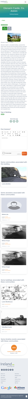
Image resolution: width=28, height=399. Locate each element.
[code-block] (10, 132)
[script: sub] (18, 132)
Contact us (3, 381)
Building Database (14, 14)
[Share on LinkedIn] (17, 121)
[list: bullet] (15, 132)
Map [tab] (9, 29)
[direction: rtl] (2, 133)
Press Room (3, 379)
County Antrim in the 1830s (14, 351)
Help (2, 382)
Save (25, 153)
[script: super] (20, 132)
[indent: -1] (23, 132)
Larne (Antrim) (4, 24)
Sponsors (3, 377)
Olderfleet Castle (7, 327)
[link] (16, 135)
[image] (18, 135)
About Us (3, 373)
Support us (17, 381)
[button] (5, 133)
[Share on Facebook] (11, 121)
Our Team (3, 375)
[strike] (8, 132)
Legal (16, 377)
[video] (19, 135)
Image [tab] (4, 28)
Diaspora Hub (18, 375)
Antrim (6, 216)
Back (3, 20)
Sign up (16, 382)
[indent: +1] (24, 132)
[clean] (13, 135)
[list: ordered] (13, 132)
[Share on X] (14, 121)
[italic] (4, 132)
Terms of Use (18, 379)
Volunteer (17, 373)
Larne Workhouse (7, 301)
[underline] (6, 132)
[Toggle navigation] (25, 2)
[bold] (2, 132)
